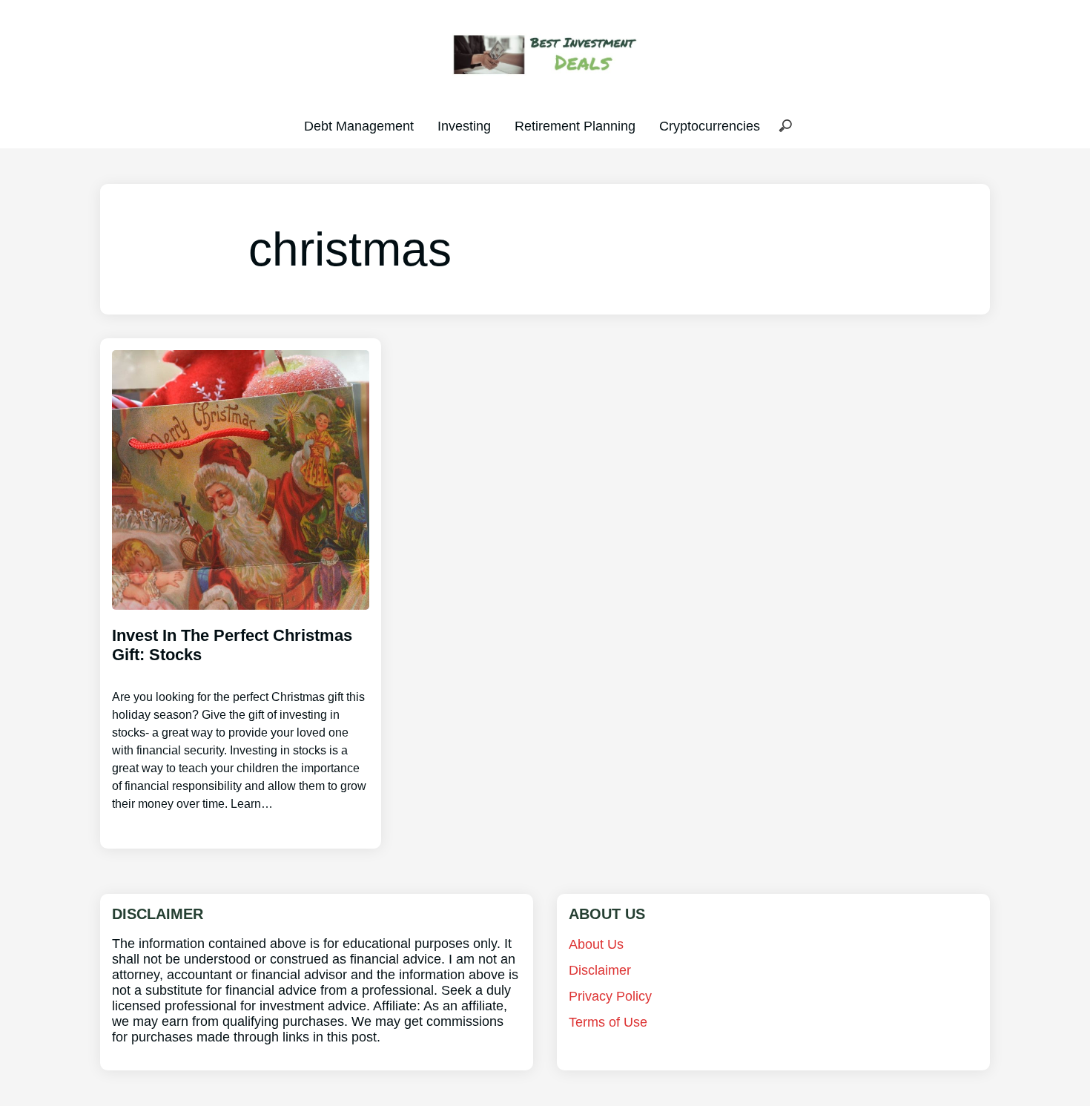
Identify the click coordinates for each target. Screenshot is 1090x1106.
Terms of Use (608, 1022)
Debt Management (359, 126)
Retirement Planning (575, 126)
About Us (596, 944)
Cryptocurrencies (709, 126)
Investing (464, 126)
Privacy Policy (610, 996)
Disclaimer (600, 970)
